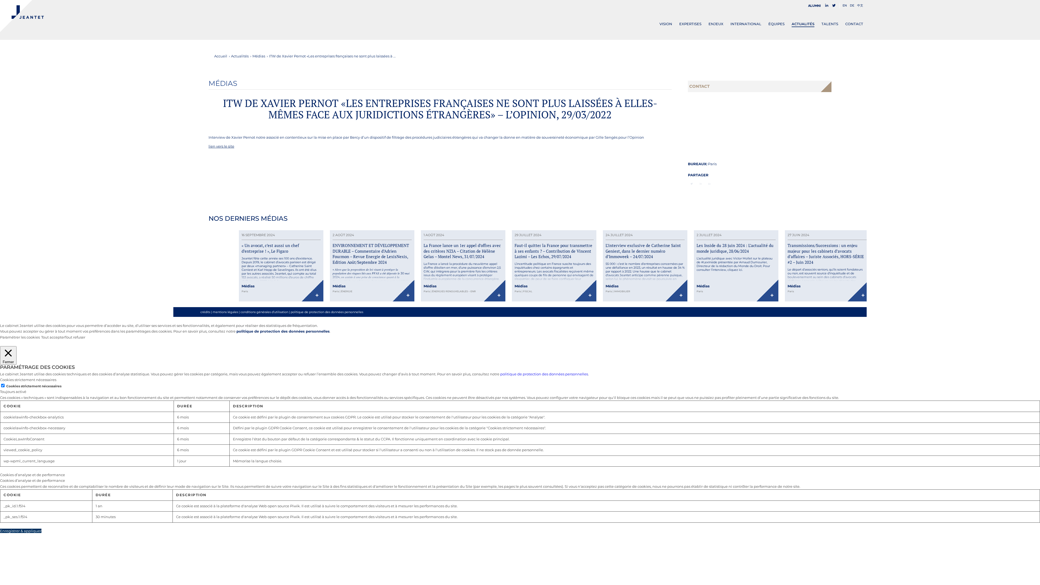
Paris (712, 164)
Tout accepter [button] (53, 337)
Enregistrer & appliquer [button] (20, 531)
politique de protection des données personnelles (327, 312)
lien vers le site (221, 146)
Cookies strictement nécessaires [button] (28, 380)
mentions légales (225, 312)
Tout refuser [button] (75, 337)
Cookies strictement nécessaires (33, 386)
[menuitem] (816, 6)
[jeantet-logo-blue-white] (22, 16)
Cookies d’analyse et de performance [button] (32, 475)
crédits (205, 312)
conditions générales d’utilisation (264, 312)
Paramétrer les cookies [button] (20, 337)
